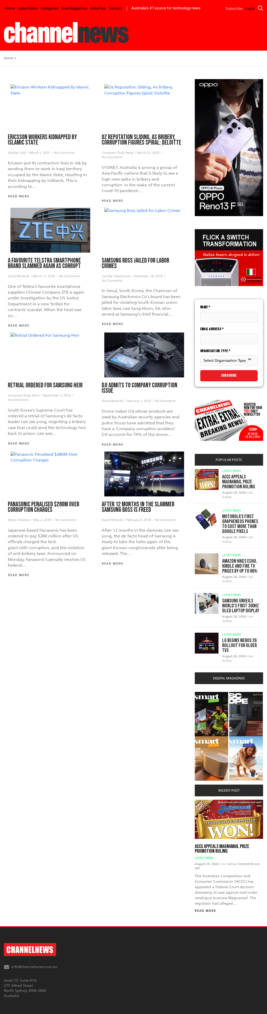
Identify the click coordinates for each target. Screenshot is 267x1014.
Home (10, 8)
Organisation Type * (215, 351)
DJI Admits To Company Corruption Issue (139, 388)
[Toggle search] (260, 8)
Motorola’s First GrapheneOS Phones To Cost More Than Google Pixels (240, 524)
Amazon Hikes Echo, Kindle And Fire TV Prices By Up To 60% (239, 566)
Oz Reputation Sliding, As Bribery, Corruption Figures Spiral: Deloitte (141, 139)
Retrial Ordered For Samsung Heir (45, 385)
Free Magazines (74, 8)
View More (205, 694)
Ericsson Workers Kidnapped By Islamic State (42, 139)
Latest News (28, 8)
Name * (205, 307)
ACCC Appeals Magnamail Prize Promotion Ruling (238, 482)
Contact (115, 8)
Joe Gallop (229, 864)
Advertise (98, 8)
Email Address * (212, 329)
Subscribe (229, 375)
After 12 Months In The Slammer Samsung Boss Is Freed (138, 507)
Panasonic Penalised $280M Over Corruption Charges (43, 507)
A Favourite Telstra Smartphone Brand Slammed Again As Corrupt (44, 263)
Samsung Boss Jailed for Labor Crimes (135, 263)
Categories (50, 8)
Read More (205, 910)
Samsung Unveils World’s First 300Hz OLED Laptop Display (240, 606)
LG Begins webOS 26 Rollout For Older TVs (239, 645)
